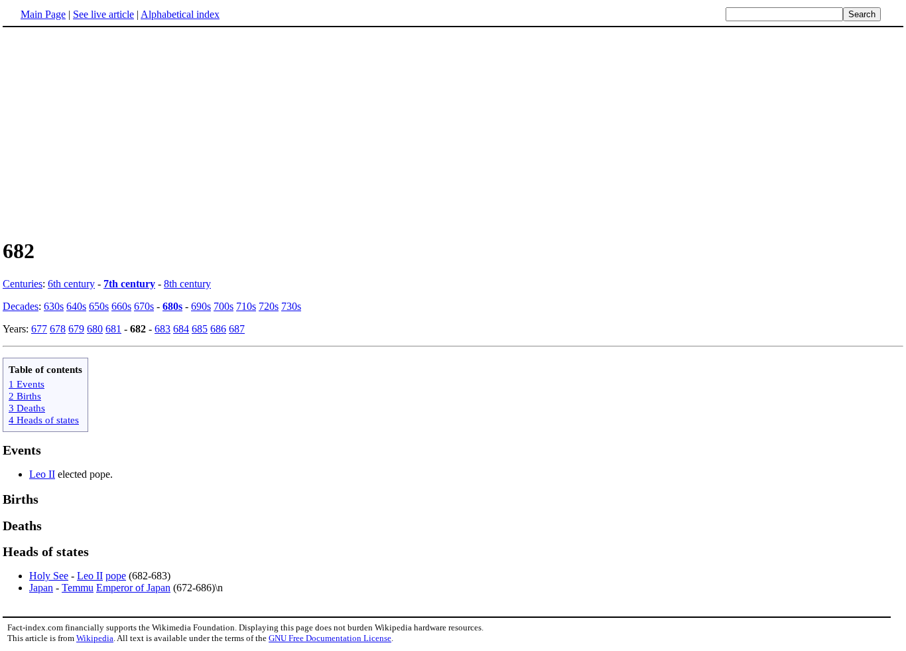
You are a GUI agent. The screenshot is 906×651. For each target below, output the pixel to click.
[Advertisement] (114, 132)
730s (291, 306)
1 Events (26, 384)
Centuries (22, 283)
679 (76, 328)
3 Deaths (27, 407)
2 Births (25, 395)
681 (113, 328)
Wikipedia (94, 638)
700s (223, 306)
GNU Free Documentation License (330, 638)
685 (200, 328)
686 (218, 328)
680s (172, 306)
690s (201, 306)
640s (76, 306)
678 (58, 328)
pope (115, 575)
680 (95, 328)
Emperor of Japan (133, 587)
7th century (129, 283)
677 (39, 328)
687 (237, 328)
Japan (41, 587)
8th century (187, 283)
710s (246, 306)
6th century (71, 283)
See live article (103, 14)
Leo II (42, 474)
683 (162, 328)
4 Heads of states (44, 419)
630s (54, 306)
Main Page (43, 14)
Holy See (48, 575)
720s (269, 306)
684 (181, 328)
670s (144, 306)
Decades (20, 306)
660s (121, 306)
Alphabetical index (180, 14)
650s (99, 306)
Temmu (78, 587)
